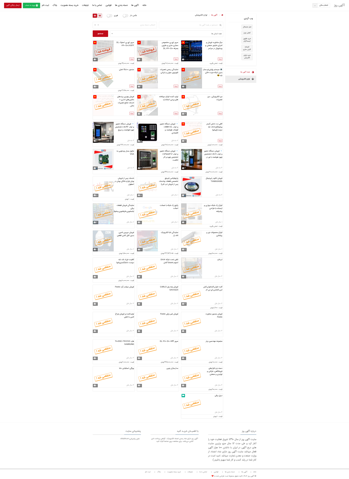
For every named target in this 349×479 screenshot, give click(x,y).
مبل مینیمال (247, 26)
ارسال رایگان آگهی (12, 5)
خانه (144, 5)
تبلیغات (85, 5)
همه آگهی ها (245, 72)
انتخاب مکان (323, 5)
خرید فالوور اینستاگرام (247, 40)
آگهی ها (135, 5)
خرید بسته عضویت (69, 5)
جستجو (100, 33)
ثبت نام (45, 5)
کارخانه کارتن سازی (247, 48)
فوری (116, 15)
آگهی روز (339, 5)
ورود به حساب (30, 5)
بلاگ (54, 5)
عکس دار (133, 15)
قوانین (109, 5)
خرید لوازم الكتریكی (247, 56)
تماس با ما (97, 5)
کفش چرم (247, 32)
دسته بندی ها (121, 5)
